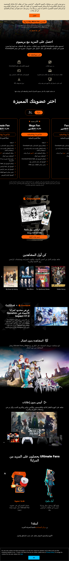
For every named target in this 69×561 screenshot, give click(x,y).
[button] (58, 278)
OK (34, 557)
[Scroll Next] (2, 276)
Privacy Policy (50, 552)
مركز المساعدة (40, 527)
